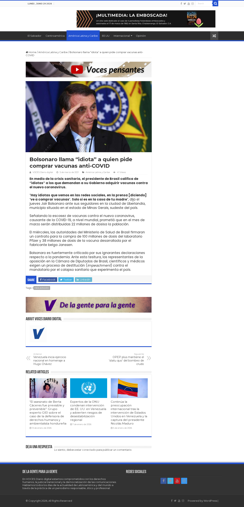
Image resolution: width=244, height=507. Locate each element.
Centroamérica (55, 35)
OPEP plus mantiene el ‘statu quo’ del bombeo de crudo (126, 359)
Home (32, 52)
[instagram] (192, 3)
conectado (89, 449)
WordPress (210, 500)
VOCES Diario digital (43, 172)
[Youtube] (188, 3)
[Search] (215, 3)
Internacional (122, 35)
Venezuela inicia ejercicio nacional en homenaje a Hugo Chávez (49, 359)
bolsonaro (42, 288)
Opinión (141, 35)
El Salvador (34, 35)
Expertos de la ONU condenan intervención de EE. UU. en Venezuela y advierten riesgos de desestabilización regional (88, 411)
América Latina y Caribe (83, 35)
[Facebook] (181, 3)
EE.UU (105, 35)
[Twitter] (184, 3)
